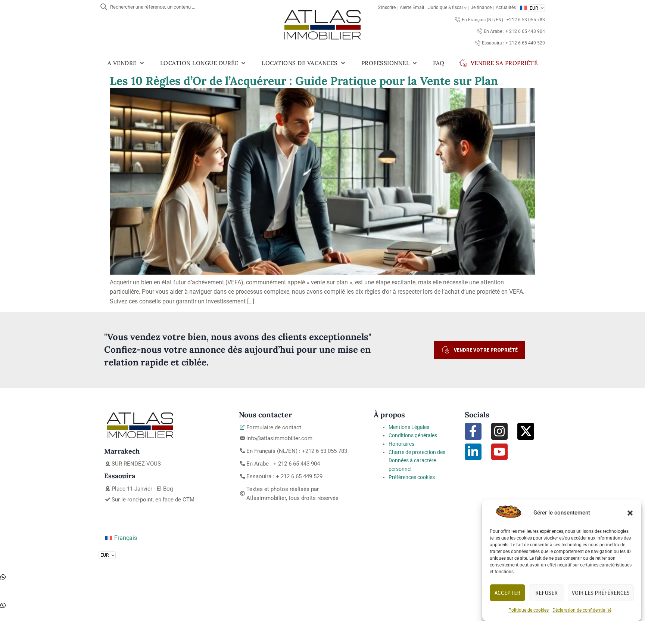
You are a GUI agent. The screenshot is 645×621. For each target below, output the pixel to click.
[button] (630, 513)
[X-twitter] (525, 431)
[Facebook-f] (473, 431)
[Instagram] (499, 431)
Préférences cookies (412, 477)
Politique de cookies (528, 610)
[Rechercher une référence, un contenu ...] (104, 6)
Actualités (506, 7)
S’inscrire (387, 7)
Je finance (481, 7)
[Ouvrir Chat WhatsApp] (3, 577)
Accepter (507, 592)
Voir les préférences (601, 592)
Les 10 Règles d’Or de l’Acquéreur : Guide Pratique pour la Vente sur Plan (304, 81)
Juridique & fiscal (445, 7)
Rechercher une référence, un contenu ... (152, 7)
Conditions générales (413, 435)
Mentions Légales (409, 427)
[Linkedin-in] (473, 452)
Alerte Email (412, 7)
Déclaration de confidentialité (581, 610)
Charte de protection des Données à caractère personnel (417, 460)
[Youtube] (499, 452)
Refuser (546, 592)
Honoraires (401, 444)
